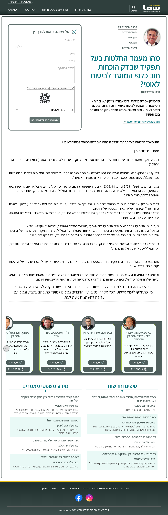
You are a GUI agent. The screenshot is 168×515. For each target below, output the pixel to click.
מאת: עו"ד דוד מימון (150, 92)
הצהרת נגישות (58, 488)
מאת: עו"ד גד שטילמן (68, 445)
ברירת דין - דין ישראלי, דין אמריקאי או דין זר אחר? (129, 454)
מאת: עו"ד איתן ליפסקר (67, 425)
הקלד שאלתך (61, 64)
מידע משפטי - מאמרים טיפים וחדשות (100, 488)
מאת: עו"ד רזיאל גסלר (144, 459)
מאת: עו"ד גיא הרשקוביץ (66, 405)
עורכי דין (125, 488)
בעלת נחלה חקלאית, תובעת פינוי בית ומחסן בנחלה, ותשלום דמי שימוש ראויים (124, 398)
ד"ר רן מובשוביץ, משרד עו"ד (56, 334)
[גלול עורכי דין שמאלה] (6, 348)
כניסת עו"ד (26, 1)
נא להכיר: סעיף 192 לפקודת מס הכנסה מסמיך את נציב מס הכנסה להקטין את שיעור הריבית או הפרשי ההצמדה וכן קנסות (123, 428)
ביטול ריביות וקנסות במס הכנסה (139, 417)
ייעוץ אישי (12, 9)
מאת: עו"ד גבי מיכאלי (145, 405)
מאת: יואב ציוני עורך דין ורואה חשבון (138, 422)
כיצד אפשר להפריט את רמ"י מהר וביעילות (56, 440)
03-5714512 (137, 369)
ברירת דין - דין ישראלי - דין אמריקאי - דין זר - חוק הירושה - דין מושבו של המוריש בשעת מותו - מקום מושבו (122, 465)
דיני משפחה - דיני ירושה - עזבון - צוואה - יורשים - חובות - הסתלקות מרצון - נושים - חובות (47, 431)
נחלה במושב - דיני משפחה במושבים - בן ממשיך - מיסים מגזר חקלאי (45, 466)
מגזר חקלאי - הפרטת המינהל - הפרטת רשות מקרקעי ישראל (49, 450)
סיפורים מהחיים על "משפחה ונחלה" (60, 457)
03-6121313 (96, 369)
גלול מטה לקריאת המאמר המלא (143, 121)
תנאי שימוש (74, 488)
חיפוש (134, 10)
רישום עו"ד (13, 1)
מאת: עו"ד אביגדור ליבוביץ (65, 462)
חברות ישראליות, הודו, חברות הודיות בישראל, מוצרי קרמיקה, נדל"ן (124, 446)
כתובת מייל (62, 50)
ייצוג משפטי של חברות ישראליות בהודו (135, 437)
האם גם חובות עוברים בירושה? (63, 420)
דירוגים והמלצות (129, 48)
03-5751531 (14, 369)
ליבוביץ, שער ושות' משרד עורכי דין (15, 334)
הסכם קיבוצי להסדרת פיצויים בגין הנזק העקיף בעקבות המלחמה (50, 398)
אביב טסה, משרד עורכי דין (97, 332)
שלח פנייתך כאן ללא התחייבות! (45, 119)
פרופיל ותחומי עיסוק (127, 27)
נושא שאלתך (61, 57)
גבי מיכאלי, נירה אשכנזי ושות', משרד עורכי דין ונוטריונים (138, 336)
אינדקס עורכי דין (83, 9)
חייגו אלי (133, 42)
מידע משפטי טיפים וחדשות (55, 9)
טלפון (64, 43)
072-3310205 (55, 369)
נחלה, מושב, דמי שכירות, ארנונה (139, 410)
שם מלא (63, 36)
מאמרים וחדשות (129, 32)
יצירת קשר (30, 9)
